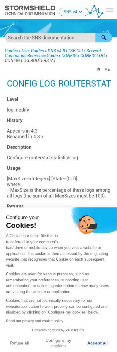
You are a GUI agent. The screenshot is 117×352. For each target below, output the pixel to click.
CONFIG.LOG (92, 55)
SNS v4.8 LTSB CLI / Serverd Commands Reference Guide (53, 53)
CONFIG (69, 55)
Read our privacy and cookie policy (34, 321)
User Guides (33, 50)
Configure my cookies (58, 343)
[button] (103, 37)
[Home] (98, 69)
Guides (11, 50)
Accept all (97, 343)
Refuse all (19, 343)
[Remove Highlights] (107, 69)
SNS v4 (70, 12)
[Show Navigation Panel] (110, 10)
